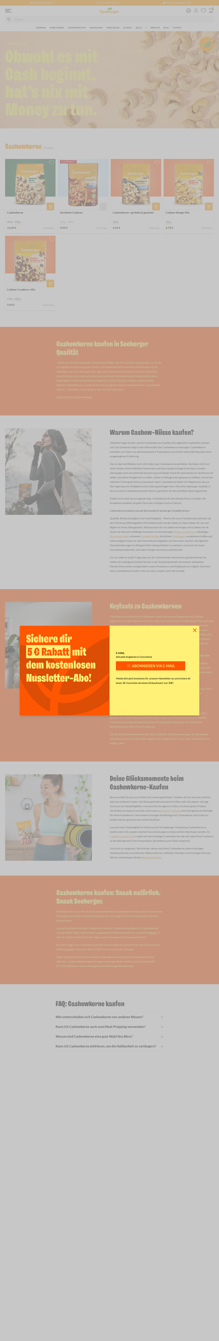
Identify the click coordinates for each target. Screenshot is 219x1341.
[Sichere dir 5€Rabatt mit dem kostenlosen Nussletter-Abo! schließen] (194, 630)
